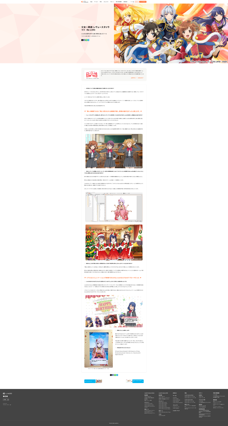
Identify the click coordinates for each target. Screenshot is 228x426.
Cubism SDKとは (162, 396)
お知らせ (174, 393)
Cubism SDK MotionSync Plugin (165, 412)
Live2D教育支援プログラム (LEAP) (205, 402)
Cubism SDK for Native (163, 403)
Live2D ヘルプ (201, 397)
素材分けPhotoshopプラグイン (150, 413)
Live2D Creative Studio (177, 402)
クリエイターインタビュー (217, 406)
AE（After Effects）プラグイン (150, 410)
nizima (174, 397)
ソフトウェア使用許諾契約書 (203, 410)
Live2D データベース (216, 403)
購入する (136, 1)
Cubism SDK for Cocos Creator (164, 408)
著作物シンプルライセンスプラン (218, 407)
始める (143, 1)
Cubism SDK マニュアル (189, 401)
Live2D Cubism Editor (148, 403)
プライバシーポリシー (6, 404)
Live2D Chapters (176, 408)
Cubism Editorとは (148, 396)
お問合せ (200, 396)
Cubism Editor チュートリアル (190, 397)
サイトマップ (5, 403)
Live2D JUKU (175, 401)
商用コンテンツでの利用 (217, 401)
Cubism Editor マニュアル (189, 396)
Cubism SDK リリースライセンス (164, 397)
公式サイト (133, 77)
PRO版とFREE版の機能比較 (149, 397)
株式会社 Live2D (202, 405)
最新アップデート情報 (148, 400)
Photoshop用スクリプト (149, 411)
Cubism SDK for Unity (163, 402)
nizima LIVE (175, 398)
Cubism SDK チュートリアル (189, 402)
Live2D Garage (161, 415)
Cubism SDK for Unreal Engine (164, 407)
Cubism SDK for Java (163, 406)
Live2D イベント (176, 410)
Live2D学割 (201, 401)
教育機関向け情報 (216, 397)
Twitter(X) (140, 77)
